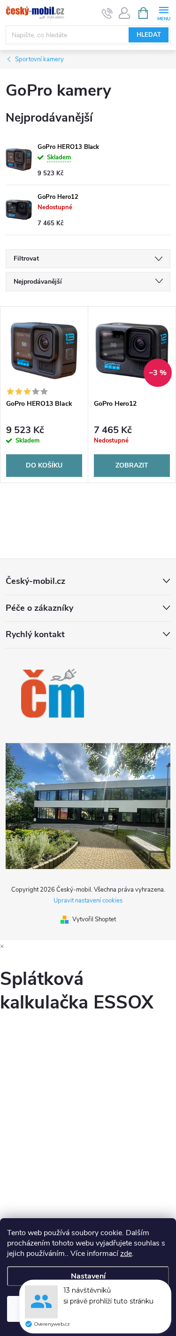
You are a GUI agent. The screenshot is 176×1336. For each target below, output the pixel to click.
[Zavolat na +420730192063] (107, 13)
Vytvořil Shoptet (94, 919)
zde (126, 1253)
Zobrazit (131, 465)
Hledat (149, 35)
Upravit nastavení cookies (88, 900)
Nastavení (88, 1276)
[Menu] (163, 12)
